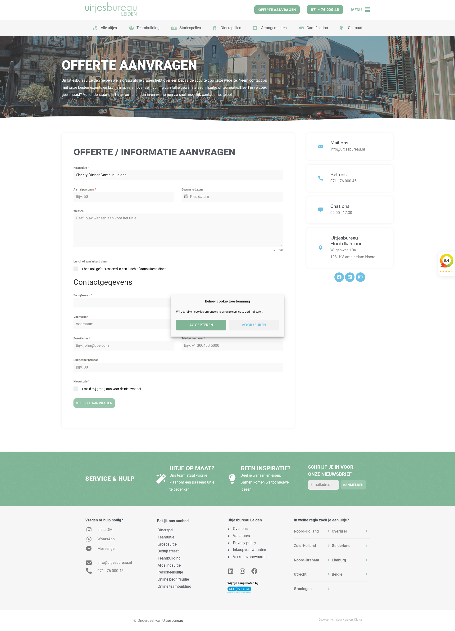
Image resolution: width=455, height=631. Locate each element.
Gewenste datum (192, 189)
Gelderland (341, 545)
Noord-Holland (306, 531)
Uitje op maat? (191, 468)
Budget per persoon (86, 360)
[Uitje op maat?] (161, 479)
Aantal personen (84, 189)
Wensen (78, 211)
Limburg (339, 560)
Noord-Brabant (306, 560)
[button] (366, 10)
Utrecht (300, 574)
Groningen (303, 589)
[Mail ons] (320, 146)
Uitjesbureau (172, 620)
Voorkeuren (254, 324)
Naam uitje (81, 167)
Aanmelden (353, 485)
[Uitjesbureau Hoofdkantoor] (320, 247)
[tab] (313, 531)
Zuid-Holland (305, 545)
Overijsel (339, 531)
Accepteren (201, 324)
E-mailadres (81, 338)
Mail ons (339, 143)
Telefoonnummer (193, 338)
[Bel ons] (320, 178)
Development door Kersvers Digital (340, 619)
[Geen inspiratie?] (232, 479)
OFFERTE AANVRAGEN (94, 403)
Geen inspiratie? (266, 468)
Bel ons (338, 174)
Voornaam (80, 317)
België (337, 574)
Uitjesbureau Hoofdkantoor (346, 241)
